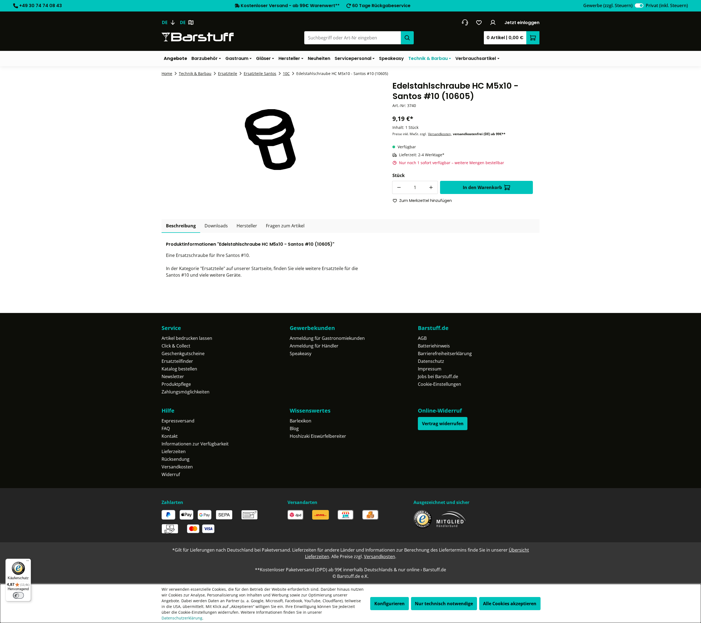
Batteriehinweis (434, 346)
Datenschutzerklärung (182, 618)
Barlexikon (300, 421)
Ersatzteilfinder (177, 361)
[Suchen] (407, 37)
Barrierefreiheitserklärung (445, 353)
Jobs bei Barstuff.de (438, 376)
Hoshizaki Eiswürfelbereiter (318, 436)
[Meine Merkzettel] (479, 22)
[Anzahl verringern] (398, 187)
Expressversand (178, 421)
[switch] (639, 5)
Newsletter (173, 376)
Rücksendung (175, 459)
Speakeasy (300, 353)
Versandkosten (439, 134)
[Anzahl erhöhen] (431, 187)
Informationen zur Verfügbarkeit (195, 444)
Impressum (429, 369)
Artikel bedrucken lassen (187, 338)
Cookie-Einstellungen (439, 384)
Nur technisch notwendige (444, 604)
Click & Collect (176, 346)
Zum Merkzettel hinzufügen (425, 200)
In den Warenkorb (482, 187)
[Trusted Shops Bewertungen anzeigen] (422, 519)
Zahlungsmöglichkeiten (185, 392)
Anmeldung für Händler (314, 346)
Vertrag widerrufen (443, 424)
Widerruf (171, 474)
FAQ (166, 428)
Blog (294, 428)
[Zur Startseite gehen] (198, 37)
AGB (422, 338)
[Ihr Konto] (493, 22)
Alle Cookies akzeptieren (509, 604)
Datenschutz (431, 361)
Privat (667, 5)
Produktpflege (176, 384)
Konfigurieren (389, 604)
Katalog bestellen (179, 369)
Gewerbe (608, 5)
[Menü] (27, 562)
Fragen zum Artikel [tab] (285, 226)
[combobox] (352, 37)
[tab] (181, 226)
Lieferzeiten (174, 451)
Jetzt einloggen (521, 22)
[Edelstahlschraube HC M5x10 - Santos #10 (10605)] (270, 139)
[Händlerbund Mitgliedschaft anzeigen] (451, 519)
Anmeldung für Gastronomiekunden (327, 338)
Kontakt (170, 436)
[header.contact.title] (465, 22)
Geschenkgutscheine (183, 353)
